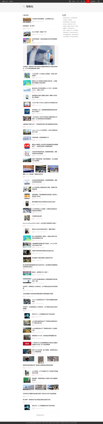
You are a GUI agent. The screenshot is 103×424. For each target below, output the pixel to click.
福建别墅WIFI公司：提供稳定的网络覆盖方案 (44, 335)
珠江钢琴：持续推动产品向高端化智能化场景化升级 (36, 399)
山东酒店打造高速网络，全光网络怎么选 (43, 18)
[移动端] (70, 1)
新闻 (24, 296)
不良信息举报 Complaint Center (65, 422)
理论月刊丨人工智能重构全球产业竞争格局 (43, 314)
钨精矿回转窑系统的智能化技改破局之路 (43, 250)
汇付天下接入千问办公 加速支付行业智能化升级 (44, 102)
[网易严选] (78, 1)
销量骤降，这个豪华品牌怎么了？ (69, 28)
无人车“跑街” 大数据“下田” (39, 32)
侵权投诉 (75, 422)
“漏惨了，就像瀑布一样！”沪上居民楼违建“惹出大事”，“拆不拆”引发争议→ (71, 30)
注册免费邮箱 (93, 1)
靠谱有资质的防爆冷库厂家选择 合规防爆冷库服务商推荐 (38, 365)
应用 (7, 1)
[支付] (81, 1)
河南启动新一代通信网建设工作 (40, 137)
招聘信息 (50, 422)
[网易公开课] (74, 1)
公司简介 (43, 422)
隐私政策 (57, 422)
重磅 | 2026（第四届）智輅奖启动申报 (33, 174)
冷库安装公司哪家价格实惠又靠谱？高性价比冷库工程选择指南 (39, 393)
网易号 (33, 21)
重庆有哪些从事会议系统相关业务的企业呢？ (44, 201)
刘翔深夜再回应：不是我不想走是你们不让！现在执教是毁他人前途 (71, 32)
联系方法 (47, 422)
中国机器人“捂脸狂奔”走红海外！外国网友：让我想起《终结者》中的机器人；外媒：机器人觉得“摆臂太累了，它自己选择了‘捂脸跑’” (71, 26)
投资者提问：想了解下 (29, 26)
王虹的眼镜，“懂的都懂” (67, 19)
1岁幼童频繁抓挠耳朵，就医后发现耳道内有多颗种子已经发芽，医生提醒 (71, 34)
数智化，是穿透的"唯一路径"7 (40, 272)
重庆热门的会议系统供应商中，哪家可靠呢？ (44, 229)
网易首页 (3, 1)
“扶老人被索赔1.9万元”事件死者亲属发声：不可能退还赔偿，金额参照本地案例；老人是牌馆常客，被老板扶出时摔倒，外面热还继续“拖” (71, 36)
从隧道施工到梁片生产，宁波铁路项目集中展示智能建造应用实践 (40, 124)
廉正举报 (72, 422)
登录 (88, 1)
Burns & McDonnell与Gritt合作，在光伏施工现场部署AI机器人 (39, 223)
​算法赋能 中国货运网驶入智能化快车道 (42, 258)
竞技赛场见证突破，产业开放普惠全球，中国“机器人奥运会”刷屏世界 (71, 17)
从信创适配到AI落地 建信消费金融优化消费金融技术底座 (38, 293)
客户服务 (54, 422)
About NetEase (39, 422)
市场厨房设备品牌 (37, 216)
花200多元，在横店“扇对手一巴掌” (69, 24)
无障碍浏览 (11, 1)
